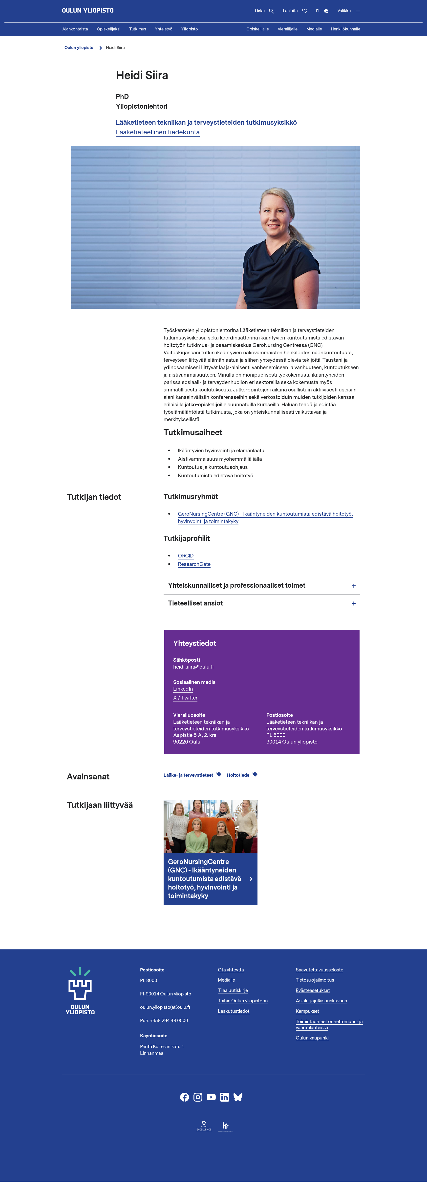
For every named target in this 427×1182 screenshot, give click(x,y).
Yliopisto (189, 29)
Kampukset (307, 1011)
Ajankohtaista (75, 29)
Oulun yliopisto (78, 47)
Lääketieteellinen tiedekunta (158, 132)
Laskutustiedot (234, 1011)
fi (324, 15)
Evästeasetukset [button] (313, 990)
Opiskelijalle (257, 29)
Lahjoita (290, 11)
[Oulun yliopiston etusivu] (103, 11)
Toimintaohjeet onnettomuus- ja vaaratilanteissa (329, 1024)
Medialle (314, 29)
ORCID (186, 555)
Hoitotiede (238, 775)
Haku (260, 11)
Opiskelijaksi (108, 29)
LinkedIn (183, 689)
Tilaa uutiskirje (233, 990)
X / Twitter (185, 698)
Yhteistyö (163, 29)
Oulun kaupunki (312, 1038)
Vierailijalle (288, 29)
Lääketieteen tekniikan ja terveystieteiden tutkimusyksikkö (206, 122)
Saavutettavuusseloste (319, 970)
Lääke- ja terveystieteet (189, 775)
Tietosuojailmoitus (315, 980)
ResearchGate (194, 564)
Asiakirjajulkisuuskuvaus (321, 1001)
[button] (349, 11)
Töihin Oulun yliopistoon (243, 1001)
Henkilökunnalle (345, 29)
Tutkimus (137, 29)
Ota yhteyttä (231, 970)
